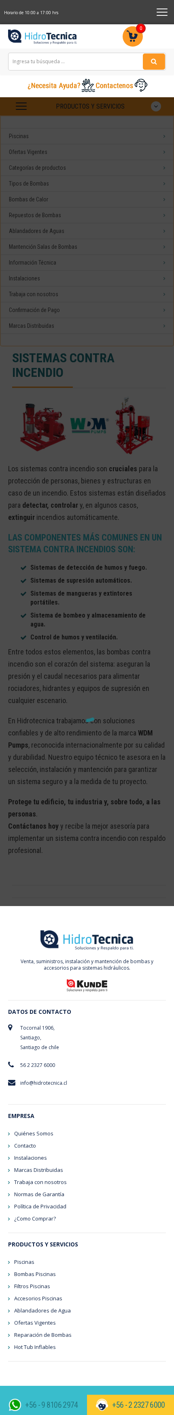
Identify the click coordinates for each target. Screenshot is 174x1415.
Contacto (25, 1145)
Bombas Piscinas (35, 1274)
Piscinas (24, 1261)
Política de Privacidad (40, 1206)
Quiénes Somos (33, 1133)
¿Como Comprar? (35, 1218)
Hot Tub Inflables (35, 1347)
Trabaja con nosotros (40, 1182)
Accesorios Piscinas (38, 1298)
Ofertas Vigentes (35, 1322)
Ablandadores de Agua (42, 1310)
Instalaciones (30, 1157)
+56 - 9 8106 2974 (51, 1405)
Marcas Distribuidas (38, 1169)
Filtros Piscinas (32, 1286)
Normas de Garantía (39, 1194)
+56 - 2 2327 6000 (138, 1405)
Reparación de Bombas (43, 1334)
